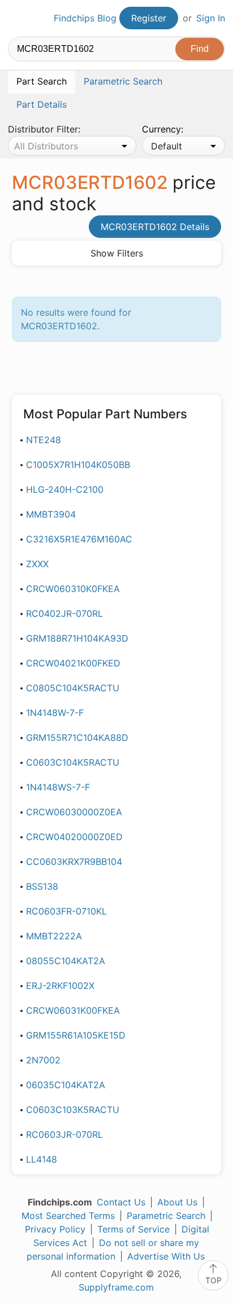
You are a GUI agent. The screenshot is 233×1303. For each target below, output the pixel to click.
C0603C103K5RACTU (72, 1109)
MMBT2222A (54, 936)
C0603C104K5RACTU (72, 762)
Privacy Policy (55, 1229)
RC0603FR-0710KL (66, 911)
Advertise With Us (166, 1256)
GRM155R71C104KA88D (77, 737)
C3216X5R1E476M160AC (79, 539)
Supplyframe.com (116, 1287)
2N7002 (43, 1060)
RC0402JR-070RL (64, 613)
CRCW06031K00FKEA (73, 1010)
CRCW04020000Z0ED (74, 836)
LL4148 (41, 1159)
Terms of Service (133, 1229)
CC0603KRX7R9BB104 (74, 861)
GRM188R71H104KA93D (77, 638)
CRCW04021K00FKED (73, 663)
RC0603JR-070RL (64, 1134)
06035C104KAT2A (65, 1084)
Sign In (210, 18)
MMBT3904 (51, 514)
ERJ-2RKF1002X (60, 985)
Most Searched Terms (68, 1215)
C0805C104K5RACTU (72, 688)
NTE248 (43, 439)
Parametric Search (166, 1215)
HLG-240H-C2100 (64, 489)
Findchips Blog (85, 18)
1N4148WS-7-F (58, 787)
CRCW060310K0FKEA (73, 588)
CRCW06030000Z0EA (74, 812)
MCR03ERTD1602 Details (155, 226)
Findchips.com (17, 18)
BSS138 (42, 886)
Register (148, 18)
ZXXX (37, 563)
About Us (177, 1202)
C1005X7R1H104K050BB (78, 464)
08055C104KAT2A (65, 960)
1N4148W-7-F (55, 712)
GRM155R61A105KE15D (76, 1035)
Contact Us (121, 1202)
